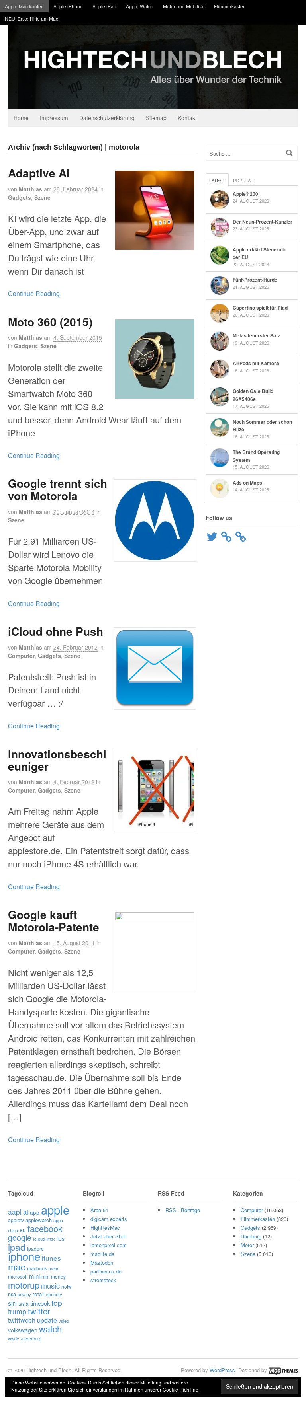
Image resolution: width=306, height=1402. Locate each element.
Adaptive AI (39, 173)
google (19, 1237)
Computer (21, 656)
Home (21, 118)
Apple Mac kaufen (24, 6)
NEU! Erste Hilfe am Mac (31, 18)
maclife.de (102, 1254)
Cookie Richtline (180, 1389)
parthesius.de (106, 1271)
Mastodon (101, 1262)
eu (23, 1230)
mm (45, 1276)
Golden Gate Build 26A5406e (253, 395)
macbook (37, 1268)
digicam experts (108, 1219)
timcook (40, 1303)
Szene (42, 197)
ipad (17, 1247)
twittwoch (21, 1320)
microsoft (17, 1276)
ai (25, 1212)
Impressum (54, 118)
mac (17, 1266)
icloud (39, 1239)
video (64, 1321)
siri (12, 1303)
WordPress (222, 1370)
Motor (247, 1245)
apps (58, 1220)
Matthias (30, 189)
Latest (217, 180)
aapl (15, 1212)
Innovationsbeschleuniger (57, 760)
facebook (45, 1228)
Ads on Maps (247, 482)
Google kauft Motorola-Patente (53, 920)
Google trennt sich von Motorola (57, 489)
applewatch (39, 1220)
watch (50, 1328)
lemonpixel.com (108, 1245)
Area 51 (99, 1210)
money (58, 1276)
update (47, 1320)
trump (17, 1311)
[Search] (289, 152)
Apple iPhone (68, 6)
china (13, 1230)
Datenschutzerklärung (107, 118)
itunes (51, 1258)
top (56, 1302)
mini (34, 1276)
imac (51, 1239)
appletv (16, 1220)
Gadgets (19, 197)
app (34, 1212)
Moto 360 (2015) (50, 322)
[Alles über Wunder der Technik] (153, 103)
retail (38, 1294)
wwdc (13, 1339)
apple (55, 1209)
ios (61, 1238)
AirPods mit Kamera (256, 363)
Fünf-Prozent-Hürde (255, 279)
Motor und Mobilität (183, 6)
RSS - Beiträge (182, 1210)
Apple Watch (139, 6)
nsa (12, 1294)
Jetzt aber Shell (108, 1236)
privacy (24, 1294)
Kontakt (187, 118)
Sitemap (156, 118)
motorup (23, 1285)
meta (53, 1268)
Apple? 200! (246, 193)
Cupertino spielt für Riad (260, 307)
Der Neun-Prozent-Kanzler (262, 221)
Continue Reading (34, 293)
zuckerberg (30, 1339)
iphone (24, 1256)
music (50, 1285)
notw (66, 1286)
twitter (39, 1311)
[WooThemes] (283, 1370)
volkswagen (22, 1330)
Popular (243, 180)
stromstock (103, 1280)
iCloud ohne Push (55, 631)
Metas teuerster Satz (256, 335)
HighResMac (105, 1227)
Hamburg (251, 1236)
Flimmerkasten (230, 6)
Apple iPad (104, 6)
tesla (23, 1303)
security (54, 1294)
